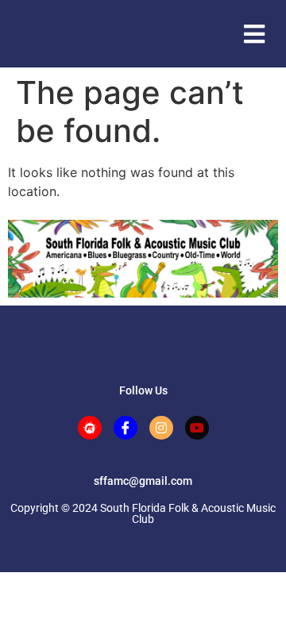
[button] (254, 34)
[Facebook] (125, 428)
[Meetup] (90, 428)
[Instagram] (161, 428)
